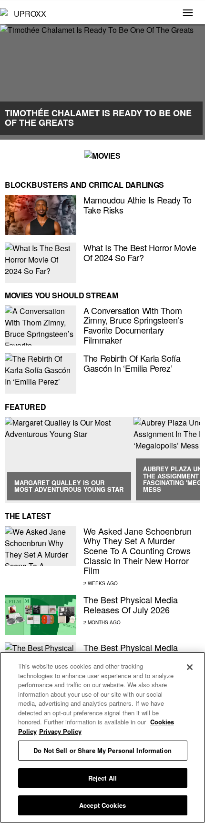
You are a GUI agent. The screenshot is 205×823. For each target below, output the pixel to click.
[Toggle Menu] (188, 13)
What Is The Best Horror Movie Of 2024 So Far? (139, 252)
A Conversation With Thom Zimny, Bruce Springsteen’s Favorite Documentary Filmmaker (133, 325)
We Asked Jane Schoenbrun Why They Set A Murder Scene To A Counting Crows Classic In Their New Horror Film (137, 551)
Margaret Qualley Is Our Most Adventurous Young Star (68, 486)
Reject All (102, 777)
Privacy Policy (60, 731)
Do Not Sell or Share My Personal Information (102, 750)
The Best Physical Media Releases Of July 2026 (130, 604)
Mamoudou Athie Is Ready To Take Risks (137, 204)
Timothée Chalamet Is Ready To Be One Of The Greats (98, 118)
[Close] (189, 667)
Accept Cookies (102, 805)
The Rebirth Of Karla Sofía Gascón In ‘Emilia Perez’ (132, 363)
